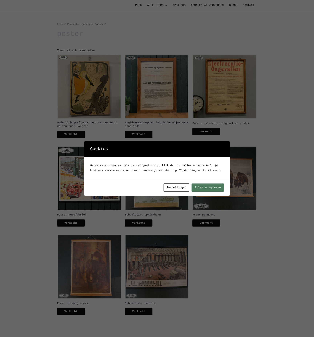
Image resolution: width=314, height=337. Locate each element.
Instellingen (176, 187)
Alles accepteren (208, 187)
